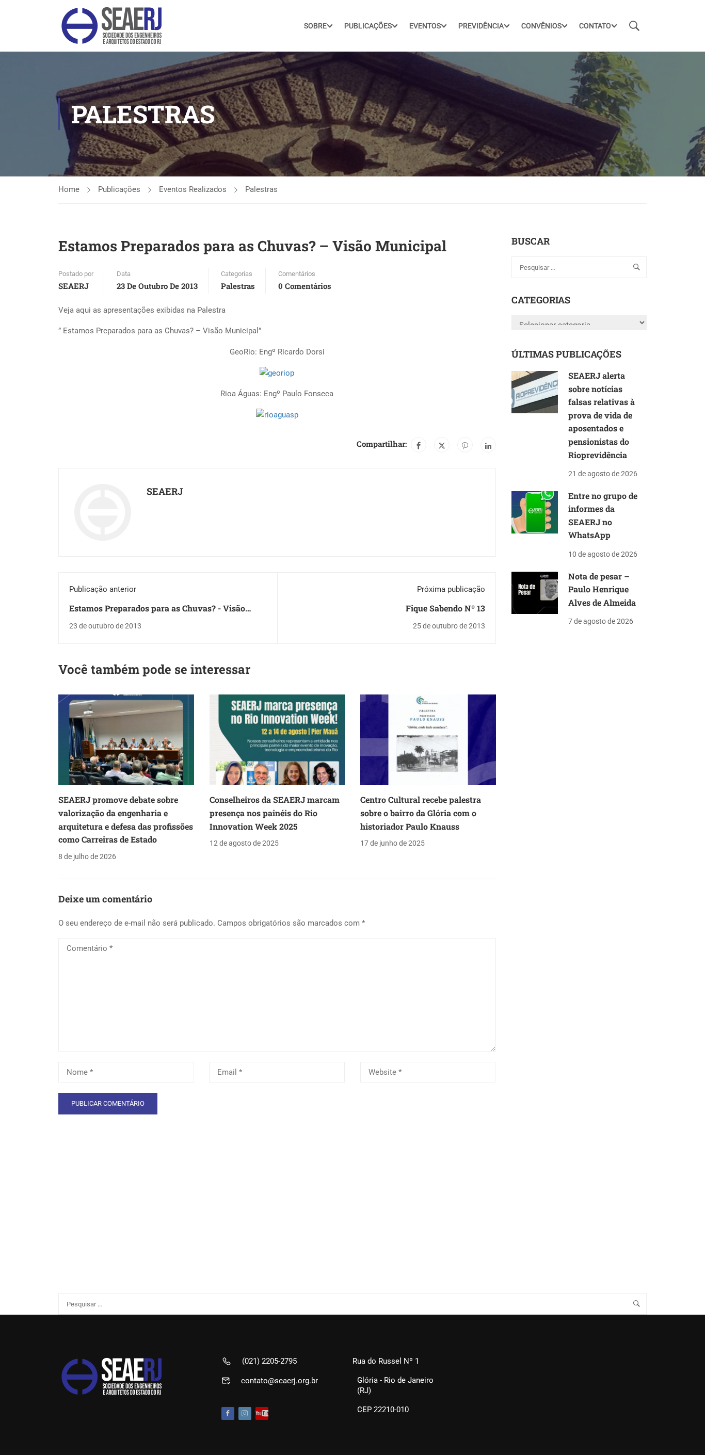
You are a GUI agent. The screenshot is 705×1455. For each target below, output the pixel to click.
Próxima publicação (451, 589)
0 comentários (304, 286)
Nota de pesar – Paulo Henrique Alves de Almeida (602, 589)
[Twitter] (442, 444)
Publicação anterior (102, 589)
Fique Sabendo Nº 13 (445, 608)
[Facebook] (418, 444)
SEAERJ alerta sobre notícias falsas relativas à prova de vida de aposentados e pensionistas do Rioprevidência (601, 415)
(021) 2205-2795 (269, 1361)
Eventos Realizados (193, 189)
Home (68, 189)
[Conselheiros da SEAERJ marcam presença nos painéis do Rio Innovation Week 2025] (277, 739)
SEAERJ (73, 286)
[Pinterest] (465, 444)
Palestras (261, 189)
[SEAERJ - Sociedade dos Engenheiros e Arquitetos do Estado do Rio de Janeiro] (112, 25)
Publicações (119, 189)
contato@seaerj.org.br (279, 1380)
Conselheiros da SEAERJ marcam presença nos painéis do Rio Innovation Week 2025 (275, 812)
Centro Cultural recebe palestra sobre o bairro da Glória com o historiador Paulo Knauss (420, 812)
